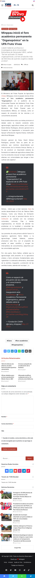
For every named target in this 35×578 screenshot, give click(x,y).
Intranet (10, 562)
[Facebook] (5, 351)
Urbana (3, 96)
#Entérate (12, 172)
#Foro (21, 295)
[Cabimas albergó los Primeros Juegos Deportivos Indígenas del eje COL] (6, 528)
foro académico (22, 341)
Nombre (4, 416)
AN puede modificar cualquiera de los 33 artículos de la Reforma (25, 377)
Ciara (29, 209)
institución (4, 219)
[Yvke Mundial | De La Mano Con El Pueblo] (12, 5)
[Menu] (2, 6)
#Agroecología (12, 304)
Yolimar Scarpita (7, 64)
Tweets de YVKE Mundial (8, 482)
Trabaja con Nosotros (17, 565)
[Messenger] (15, 351)
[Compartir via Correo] (26, 351)
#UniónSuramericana (19, 186)
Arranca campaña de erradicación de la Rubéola (24, 365)
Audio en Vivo (18, 562)
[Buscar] (33, 6)
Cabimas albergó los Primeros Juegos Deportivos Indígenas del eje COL (22, 528)
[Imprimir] (30, 351)
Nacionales (10, 25)
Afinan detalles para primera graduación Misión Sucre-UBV (7, 377)
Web (2, 431)
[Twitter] (8, 351)
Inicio (4, 25)
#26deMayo (11, 295)
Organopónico (18, 345)
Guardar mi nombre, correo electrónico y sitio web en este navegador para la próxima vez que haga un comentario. (17, 440)
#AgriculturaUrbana (14, 307)
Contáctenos (27, 562)
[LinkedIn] (12, 351)
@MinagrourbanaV (14, 287)
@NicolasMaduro (13, 312)
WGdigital (21, 559)
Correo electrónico (7, 424)
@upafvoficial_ (12, 290)
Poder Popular (13, 29)
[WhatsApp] (19, 351)
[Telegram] (22, 351)
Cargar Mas (17, 547)
